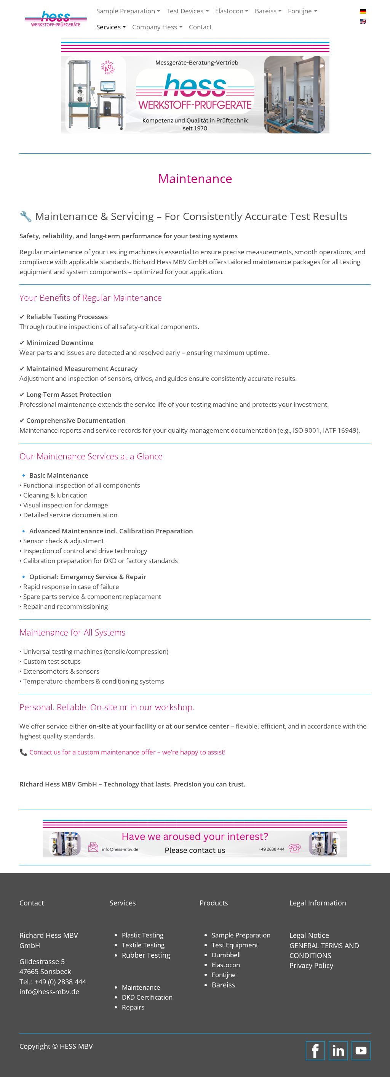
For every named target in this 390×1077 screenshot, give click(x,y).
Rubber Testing (146, 955)
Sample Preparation (125, 10)
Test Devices (184, 10)
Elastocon (229, 10)
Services (108, 26)
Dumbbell (226, 954)
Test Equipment (235, 944)
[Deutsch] (363, 10)
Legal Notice (309, 935)
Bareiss (266, 10)
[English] (363, 20)
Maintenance (141, 987)
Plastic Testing (142, 934)
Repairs (133, 1006)
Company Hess (154, 26)
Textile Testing (143, 944)
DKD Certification (147, 997)
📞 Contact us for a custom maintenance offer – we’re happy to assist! (122, 751)
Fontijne (300, 10)
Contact (200, 26)
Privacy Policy (311, 965)
